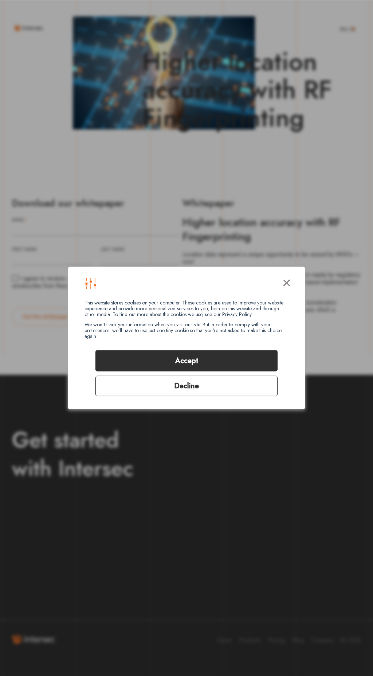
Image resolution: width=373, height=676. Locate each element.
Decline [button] (186, 386)
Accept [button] (186, 361)
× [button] (286, 281)
